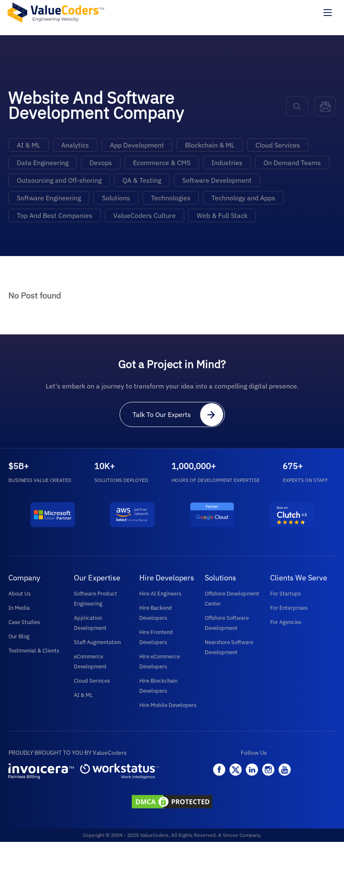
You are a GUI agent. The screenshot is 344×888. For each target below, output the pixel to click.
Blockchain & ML (210, 145)
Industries (226, 162)
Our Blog (18, 636)
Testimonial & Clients (33, 650)
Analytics (75, 145)
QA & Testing (141, 180)
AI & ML (28, 145)
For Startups (285, 593)
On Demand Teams (292, 162)
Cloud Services (277, 145)
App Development (137, 145)
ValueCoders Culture (144, 215)
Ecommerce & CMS (161, 162)
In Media (19, 607)
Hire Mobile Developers (167, 705)
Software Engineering (49, 198)
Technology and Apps (243, 198)
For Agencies (285, 622)
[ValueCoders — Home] (56, 12)
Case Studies (24, 622)
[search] (297, 106)
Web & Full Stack (222, 215)
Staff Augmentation (97, 642)
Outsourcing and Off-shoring (59, 180)
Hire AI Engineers (160, 593)
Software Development (217, 180)
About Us (19, 593)
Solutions (116, 198)
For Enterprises (289, 607)
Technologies (170, 198)
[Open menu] (327, 12)
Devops (100, 162)
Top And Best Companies (54, 215)
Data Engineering (42, 162)
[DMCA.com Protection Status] (172, 802)
